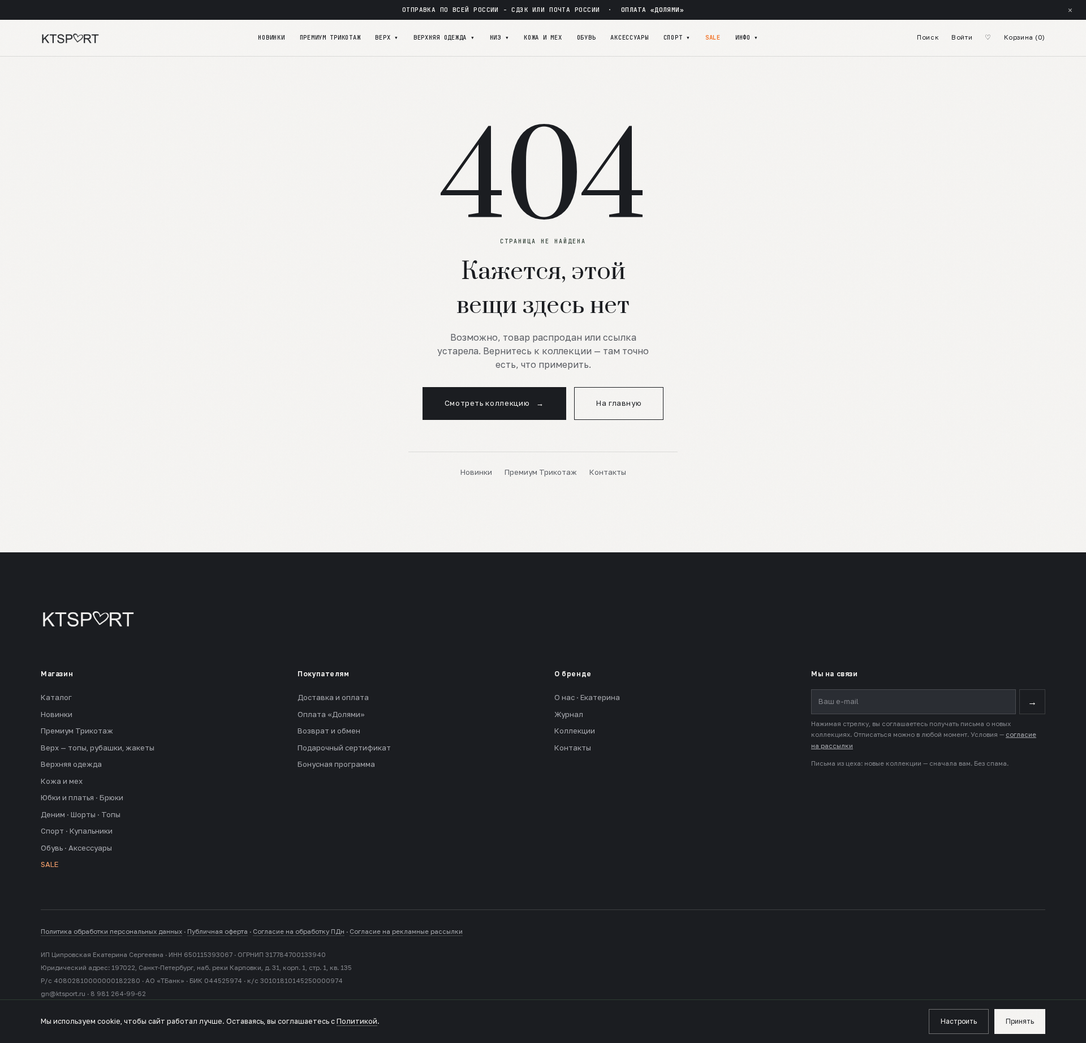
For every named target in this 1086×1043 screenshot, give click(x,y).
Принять (1020, 1021)
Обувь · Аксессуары (76, 847)
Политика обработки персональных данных (111, 931)
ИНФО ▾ (747, 37)
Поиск (928, 37)
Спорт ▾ (677, 37)
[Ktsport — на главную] (70, 38)
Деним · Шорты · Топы (80, 814)
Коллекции (574, 730)
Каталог (56, 697)
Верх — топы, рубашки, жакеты (97, 747)
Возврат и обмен (329, 730)
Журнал (568, 714)
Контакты (607, 472)
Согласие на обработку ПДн (298, 931)
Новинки (271, 37)
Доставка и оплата (333, 697)
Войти (961, 37)
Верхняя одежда (71, 764)
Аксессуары (629, 37)
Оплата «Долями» (331, 714)
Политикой (357, 1021)
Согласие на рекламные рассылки (406, 931)
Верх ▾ (386, 37)
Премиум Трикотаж (330, 37)
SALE (713, 37)
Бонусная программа (336, 764)
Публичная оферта (217, 931)
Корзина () (1024, 37)
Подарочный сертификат (344, 747)
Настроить (959, 1021)
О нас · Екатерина (587, 697)
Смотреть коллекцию (494, 402)
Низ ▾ (500, 37)
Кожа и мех (543, 37)
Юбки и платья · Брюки (82, 797)
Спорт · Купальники (77, 830)
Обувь (586, 37)
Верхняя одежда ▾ (444, 37)
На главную (619, 402)
